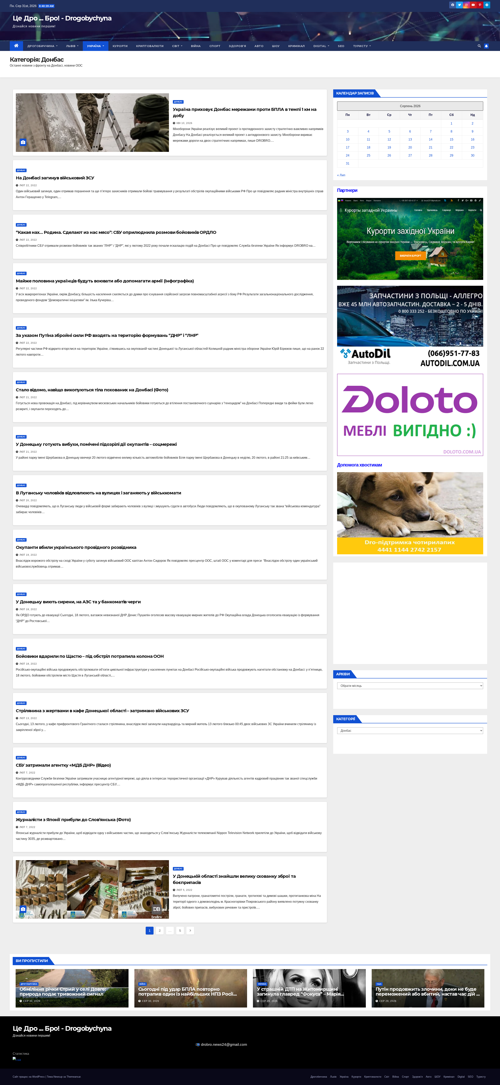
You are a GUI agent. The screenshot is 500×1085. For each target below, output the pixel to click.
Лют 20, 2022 (28, 500)
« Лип (341, 175)
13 (410, 139)
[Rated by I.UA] (17, 1059)
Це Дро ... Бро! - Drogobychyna (62, 18)
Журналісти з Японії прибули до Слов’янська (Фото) (73, 819)
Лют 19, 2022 (28, 555)
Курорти (120, 46)
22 (451, 147)
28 (430, 155)
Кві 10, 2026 (184, 123)
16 (472, 139)
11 (368, 139)
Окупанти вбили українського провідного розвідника (76, 547)
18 (368, 147)
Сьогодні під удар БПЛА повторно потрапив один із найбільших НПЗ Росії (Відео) (185, 994)
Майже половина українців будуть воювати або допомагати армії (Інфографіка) (105, 281)
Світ (176, 46)
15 (451, 139)
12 (389, 139)
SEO (341, 46)
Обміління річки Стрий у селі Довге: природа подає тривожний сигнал (63, 991)
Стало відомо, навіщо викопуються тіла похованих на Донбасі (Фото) (92, 390)
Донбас (178, 102)
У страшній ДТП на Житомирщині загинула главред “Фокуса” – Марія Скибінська (298, 994)
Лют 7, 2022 (27, 772)
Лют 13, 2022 (28, 718)
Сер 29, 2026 (269, 1001)
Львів (71, 46)
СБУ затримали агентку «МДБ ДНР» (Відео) (63, 765)
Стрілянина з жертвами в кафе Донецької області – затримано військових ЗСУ (102, 710)
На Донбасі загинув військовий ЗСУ (55, 178)
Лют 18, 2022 (28, 609)
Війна (196, 46)
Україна (94, 46)
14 (430, 139)
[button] (479, 46)
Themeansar (73, 1076)
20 (410, 147)
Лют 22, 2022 (28, 185)
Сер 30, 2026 (31, 1001)
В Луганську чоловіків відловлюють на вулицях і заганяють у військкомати (98, 493)
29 (451, 155)
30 (472, 155)
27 (410, 155)
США (379, 984)
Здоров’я (237, 46)
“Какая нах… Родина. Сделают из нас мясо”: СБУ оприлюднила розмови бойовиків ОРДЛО (116, 232)
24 (347, 155)
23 (472, 147)
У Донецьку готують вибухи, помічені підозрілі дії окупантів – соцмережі (96, 444)
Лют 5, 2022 (184, 890)
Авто (258, 46)
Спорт (215, 46)
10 (347, 139)
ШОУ (276, 46)
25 (368, 155)
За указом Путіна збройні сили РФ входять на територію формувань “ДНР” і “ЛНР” (107, 335)
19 (389, 147)
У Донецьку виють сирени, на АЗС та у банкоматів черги (78, 601)
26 (389, 155)
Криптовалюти (149, 46)
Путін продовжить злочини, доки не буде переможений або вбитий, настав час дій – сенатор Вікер (427, 994)
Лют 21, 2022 (28, 397)
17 (347, 147)
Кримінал (296, 46)
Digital (320, 46)
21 (430, 147)
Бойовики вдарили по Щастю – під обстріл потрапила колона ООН (90, 656)
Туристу (361, 46)
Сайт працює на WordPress (29, 1076)
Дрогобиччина (41, 46)
